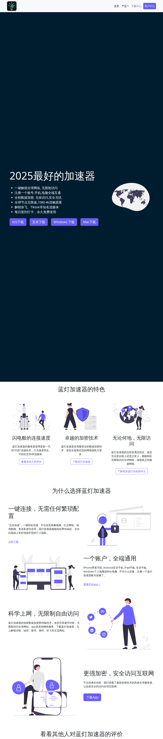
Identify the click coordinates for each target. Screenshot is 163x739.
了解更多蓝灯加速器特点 (132, 471)
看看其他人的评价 (31, 461)
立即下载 (13, 541)
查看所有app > (91, 584)
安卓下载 (38, 222)
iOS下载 (18, 222)
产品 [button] (124, 6)
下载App (92, 697)
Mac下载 (89, 222)
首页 (116, 6)
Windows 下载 (64, 222)
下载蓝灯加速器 (81, 461)
